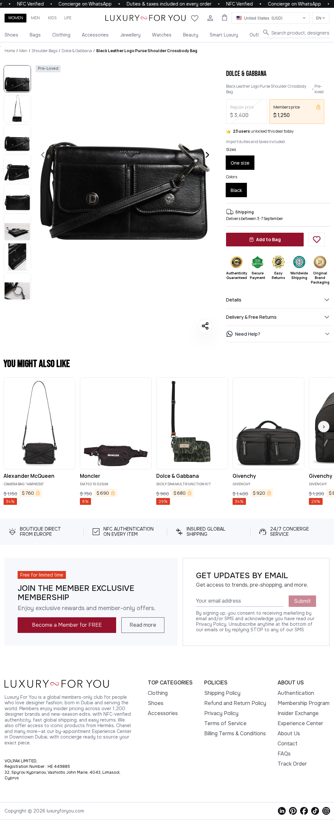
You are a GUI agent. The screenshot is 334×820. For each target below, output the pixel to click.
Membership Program (303, 703)
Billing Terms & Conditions (235, 733)
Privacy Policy (221, 713)
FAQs (284, 753)
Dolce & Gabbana (77, 50)
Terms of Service (225, 723)
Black (236, 190)
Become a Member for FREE (67, 625)
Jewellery (130, 35)
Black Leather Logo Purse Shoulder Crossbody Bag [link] (146, 50)
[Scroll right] (323, 426)
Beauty (190, 35)
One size (240, 163)
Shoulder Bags (44, 50)
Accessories (95, 35)
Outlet (256, 35)
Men (35, 18)
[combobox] (271, 18)
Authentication (296, 693)
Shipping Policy (222, 693)
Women (15, 18)
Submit (302, 601)
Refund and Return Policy (235, 703)
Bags (35, 35)
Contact (287, 743)
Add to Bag (268, 239)
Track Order (292, 763)
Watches (162, 35)
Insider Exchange (298, 713)
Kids (52, 18)
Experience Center (300, 723)
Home (10, 50)
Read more (142, 625)
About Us (289, 733)
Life (67, 18)
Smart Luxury (224, 35)
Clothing (61, 35)
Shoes (11, 35)
